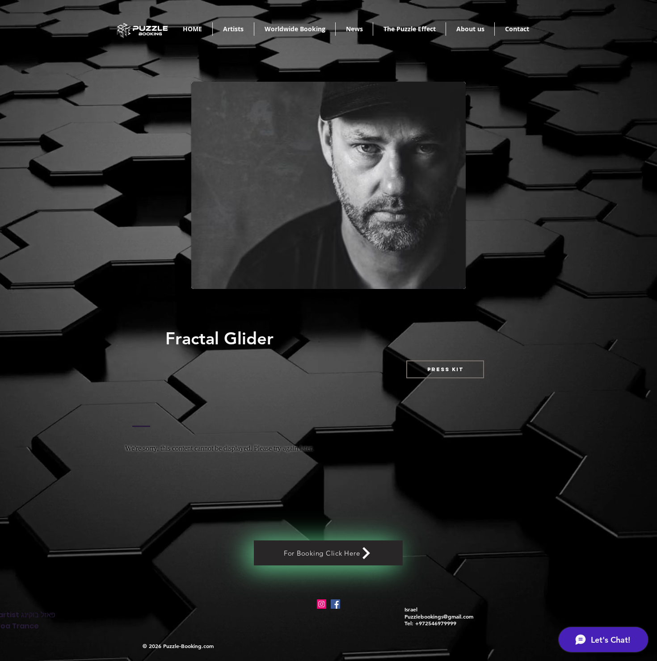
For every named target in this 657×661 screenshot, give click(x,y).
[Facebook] (335, 604)
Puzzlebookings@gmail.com (438, 616)
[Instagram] (321, 604)
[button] (445, 369)
